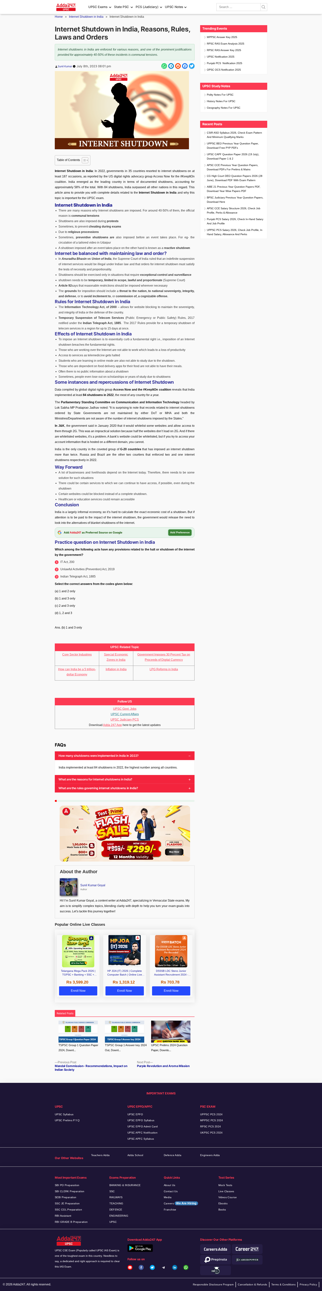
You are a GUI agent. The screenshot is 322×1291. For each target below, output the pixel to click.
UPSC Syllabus (64, 1114)
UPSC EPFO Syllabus (140, 1120)
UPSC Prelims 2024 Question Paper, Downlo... (169, 1048)
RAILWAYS (116, 1197)
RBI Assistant (63, 1215)
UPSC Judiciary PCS (125, 719)
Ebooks (223, 1203)
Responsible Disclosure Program (213, 1284)
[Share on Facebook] (185, 66)
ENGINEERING (118, 1215)
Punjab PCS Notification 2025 (224, 63)
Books (222, 1209)
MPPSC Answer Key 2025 (222, 37)
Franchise (170, 1209)
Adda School (135, 1155)
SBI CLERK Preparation (69, 1191)
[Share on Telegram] (171, 66)
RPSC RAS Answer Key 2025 (224, 50)
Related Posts (65, 1013)
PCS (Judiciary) (147, 7)
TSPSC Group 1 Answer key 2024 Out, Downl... (126, 1048)
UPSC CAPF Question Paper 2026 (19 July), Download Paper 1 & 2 (233, 156)
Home (59, 16)
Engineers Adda (210, 1155)
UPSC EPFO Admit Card (142, 1126)
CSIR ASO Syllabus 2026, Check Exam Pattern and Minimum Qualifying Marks (234, 134)
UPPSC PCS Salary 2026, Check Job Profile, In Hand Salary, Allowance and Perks (234, 232)
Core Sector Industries (77, 654)
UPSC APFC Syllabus (140, 1138)
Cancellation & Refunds (252, 1284)
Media (167, 1197)
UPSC (113, 1221)
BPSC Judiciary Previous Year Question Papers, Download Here (235, 199)
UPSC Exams (97, 7)
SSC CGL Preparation (68, 1209)
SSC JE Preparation (67, 1203)
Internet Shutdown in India (86, 16)
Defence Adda (172, 1155)
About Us (169, 1185)
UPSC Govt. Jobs (124, 708)
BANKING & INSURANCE (125, 1185)
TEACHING (116, 1203)
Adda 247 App (112, 725)
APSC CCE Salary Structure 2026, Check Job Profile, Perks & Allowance (233, 210)
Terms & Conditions (283, 1284)
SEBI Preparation (65, 1197)
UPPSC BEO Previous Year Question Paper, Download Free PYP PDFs (233, 145)
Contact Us (171, 1191)
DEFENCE (115, 1209)
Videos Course (227, 1197)
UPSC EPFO (135, 1114)
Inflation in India (116, 669)
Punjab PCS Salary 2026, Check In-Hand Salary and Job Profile (235, 221)
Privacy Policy (308, 1284)
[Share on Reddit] (178, 66)
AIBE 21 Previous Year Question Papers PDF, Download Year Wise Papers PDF (233, 188)
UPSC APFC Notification (142, 1132)
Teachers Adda (100, 1155)
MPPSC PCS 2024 (211, 1120)
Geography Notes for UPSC (223, 107)
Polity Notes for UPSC (220, 94)
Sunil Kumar (65, 66)
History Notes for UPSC (221, 101)
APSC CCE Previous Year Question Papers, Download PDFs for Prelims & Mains (232, 167)
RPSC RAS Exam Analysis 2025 (225, 43)
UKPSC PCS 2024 (211, 1132)
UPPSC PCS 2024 (211, 1114)
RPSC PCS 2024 (210, 1126)
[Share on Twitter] (192, 66)
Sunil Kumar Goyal (92, 885)
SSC (112, 1191)
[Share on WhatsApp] (164, 66)
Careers (180, 1203)
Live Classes (226, 1191)
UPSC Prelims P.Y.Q (67, 1120)
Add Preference (180, 532)
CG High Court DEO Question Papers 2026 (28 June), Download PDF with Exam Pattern (234, 178)
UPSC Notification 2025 (220, 56)
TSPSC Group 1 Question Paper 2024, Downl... (78, 1048)
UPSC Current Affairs (125, 714)
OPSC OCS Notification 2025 (224, 69)
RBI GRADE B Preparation (71, 1221)
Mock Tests (225, 1185)
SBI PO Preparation (67, 1185)
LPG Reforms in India (164, 669)
